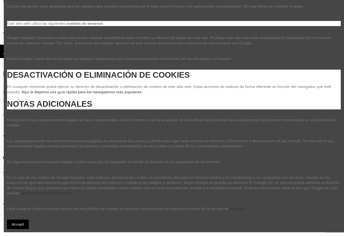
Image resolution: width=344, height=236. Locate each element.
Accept (18, 224)
